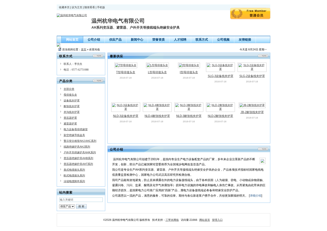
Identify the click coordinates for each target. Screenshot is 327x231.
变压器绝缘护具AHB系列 (78, 158)
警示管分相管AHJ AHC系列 (80, 140)
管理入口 (217, 219)
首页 (83, 49)
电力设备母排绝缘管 (76, 129)
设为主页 (77, 7)
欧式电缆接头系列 (74, 175)
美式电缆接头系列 (74, 169)
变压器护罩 (70, 117)
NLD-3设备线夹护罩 (125, 116)
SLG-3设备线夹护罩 (220, 76)
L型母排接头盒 (157, 72)
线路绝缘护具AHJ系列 (77, 146)
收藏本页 (64, 7)
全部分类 (69, 89)
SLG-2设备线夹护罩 (252, 76)
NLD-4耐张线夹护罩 (157, 116)
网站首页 (204, 219)
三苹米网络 (172, 219)
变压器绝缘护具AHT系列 (78, 164)
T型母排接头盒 (125, 72)
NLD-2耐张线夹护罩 (220, 116)
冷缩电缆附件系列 (74, 181)
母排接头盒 (70, 94)
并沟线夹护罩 (72, 112)
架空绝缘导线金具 (74, 135)
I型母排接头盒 (189, 72)
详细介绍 (255, 195)
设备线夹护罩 (72, 100)
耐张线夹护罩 (72, 106)
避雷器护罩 (70, 123)
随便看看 (89, 7)
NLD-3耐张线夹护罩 (189, 116)
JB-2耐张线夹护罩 (252, 112)
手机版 (101, 7)
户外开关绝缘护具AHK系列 (80, 152)
